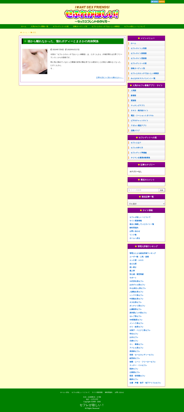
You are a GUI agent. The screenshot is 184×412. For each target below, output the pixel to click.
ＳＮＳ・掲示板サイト (139, 110)
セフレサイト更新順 (139, 58)
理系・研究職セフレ (137, 376)
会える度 (133, 264)
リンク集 (133, 235)
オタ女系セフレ (136, 302)
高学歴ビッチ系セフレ (138, 313)
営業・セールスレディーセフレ (142, 355)
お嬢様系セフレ (136, 309)
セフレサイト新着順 (139, 53)
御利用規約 (134, 228)
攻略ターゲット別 (80, 26)
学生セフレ (134, 334)
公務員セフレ (135, 372)
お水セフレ (134, 337)
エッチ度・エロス (137, 260)
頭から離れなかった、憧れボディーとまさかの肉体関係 (63, 41)
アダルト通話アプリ (139, 125)
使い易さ (133, 267)
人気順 (133, 90)
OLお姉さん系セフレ (138, 288)
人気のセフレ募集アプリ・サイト (148, 85)
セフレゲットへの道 (61, 26)
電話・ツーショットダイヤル (142, 115)
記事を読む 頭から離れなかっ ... (110, 77)
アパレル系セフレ (137, 348)
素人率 (132, 271)
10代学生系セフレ (137, 281)
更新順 (133, 100)
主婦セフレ (134, 341)
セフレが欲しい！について (134, 26)
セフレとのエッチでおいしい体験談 (106, 26)
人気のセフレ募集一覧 (39, 26)
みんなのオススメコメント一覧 (143, 78)
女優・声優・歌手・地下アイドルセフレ (145, 383)
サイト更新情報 (136, 221)
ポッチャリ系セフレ (137, 306)
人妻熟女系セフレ (137, 292)
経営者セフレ (135, 358)
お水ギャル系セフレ (137, 285)
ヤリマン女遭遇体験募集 (140, 157)
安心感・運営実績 (137, 274)
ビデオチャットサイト (139, 120)
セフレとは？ (136, 142)
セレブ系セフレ (136, 316)
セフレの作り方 (137, 147)
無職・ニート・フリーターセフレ (143, 362)
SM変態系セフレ (136, 320)
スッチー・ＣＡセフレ (138, 365)
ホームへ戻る (135, 238)
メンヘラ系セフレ (137, 323)
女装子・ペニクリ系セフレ (140, 330)
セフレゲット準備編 (139, 152)
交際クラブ (135, 130)
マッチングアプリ (138, 105)
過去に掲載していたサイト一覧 (142, 224)
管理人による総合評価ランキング (143, 253)
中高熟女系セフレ (137, 299)
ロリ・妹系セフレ (137, 327)
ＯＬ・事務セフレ (137, 344)
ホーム (23, 26)
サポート (133, 278)
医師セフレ (134, 369)
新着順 (133, 95)
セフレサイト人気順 (139, 48)
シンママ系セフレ (137, 295)
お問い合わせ (135, 231)
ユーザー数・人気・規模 (139, 257)
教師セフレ (134, 379)
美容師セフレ (135, 351)
